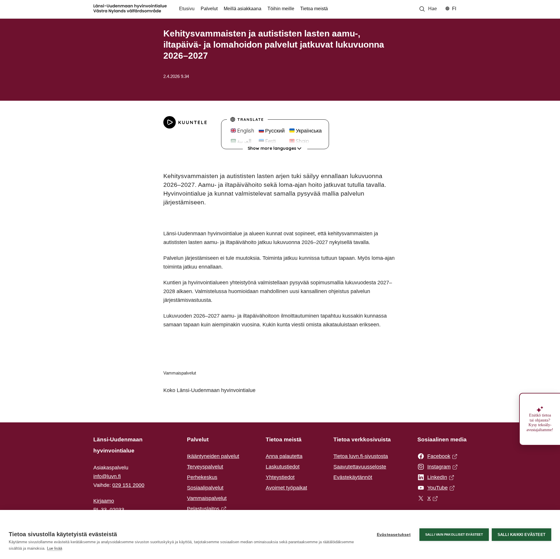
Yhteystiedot (280, 477)
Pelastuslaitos (205, 509)
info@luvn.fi (107, 476)
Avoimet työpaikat (286, 488)
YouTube (435, 488)
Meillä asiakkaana (242, 8)
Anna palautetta (284, 456)
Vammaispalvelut (207, 498)
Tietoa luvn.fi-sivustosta (360, 456)
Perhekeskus (202, 477)
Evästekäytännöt (352, 477)
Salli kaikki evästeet (521, 534)
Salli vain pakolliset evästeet (454, 534)
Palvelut (209, 8)
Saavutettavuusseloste (359, 467)
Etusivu (187, 8)
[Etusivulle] (130, 8)
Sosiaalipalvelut (205, 488)
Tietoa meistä (314, 8)
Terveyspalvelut (205, 467)
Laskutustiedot (283, 467)
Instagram (435, 467)
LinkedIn (435, 477)
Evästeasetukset (394, 534)
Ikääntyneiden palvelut (213, 456)
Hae (432, 8)
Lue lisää (54, 548)
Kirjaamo (103, 501)
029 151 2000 (128, 485)
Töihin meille (280, 8)
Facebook (435, 456)
